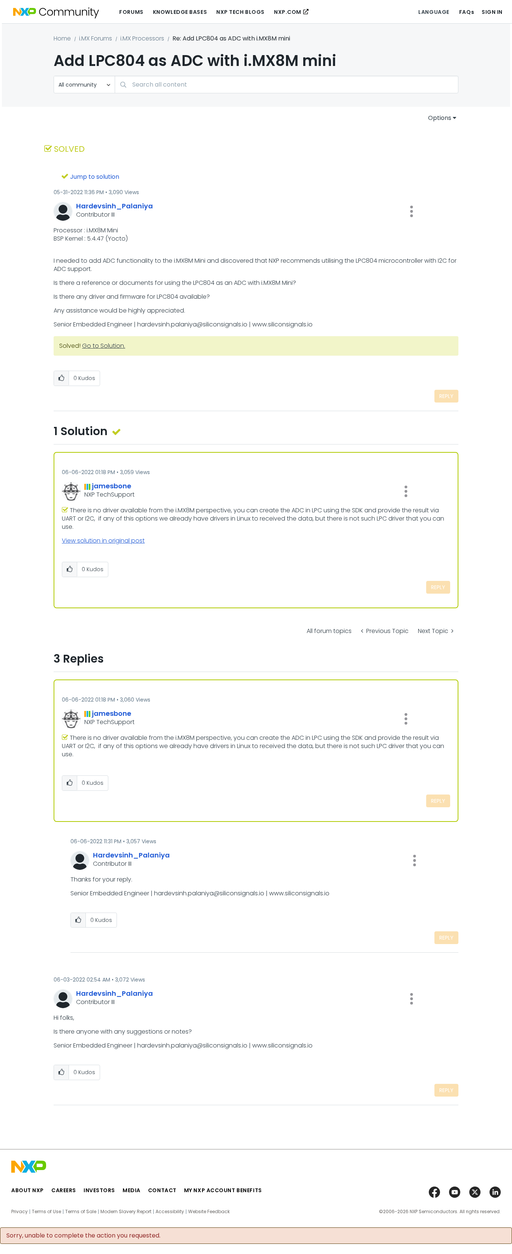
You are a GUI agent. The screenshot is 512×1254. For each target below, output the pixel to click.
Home (62, 38)
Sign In (492, 12)
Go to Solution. (103, 345)
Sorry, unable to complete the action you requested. (83, 1236)
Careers (63, 1190)
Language (433, 12)
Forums (131, 12)
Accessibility (170, 1211)
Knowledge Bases (180, 12)
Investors (99, 1190)
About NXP (27, 1190)
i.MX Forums (95, 38)
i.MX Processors (142, 38)
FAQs (466, 12)
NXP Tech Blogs (240, 12)
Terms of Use (46, 1211)
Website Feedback (209, 1211)
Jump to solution (94, 176)
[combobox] (286, 84)
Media (132, 1190)
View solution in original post (103, 540)
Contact (162, 1190)
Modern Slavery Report (125, 1211)
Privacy (19, 1211)
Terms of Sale (80, 1211)
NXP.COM (287, 12)
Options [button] (439, 118)
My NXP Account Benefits (223, 1190)
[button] (411, 211)
